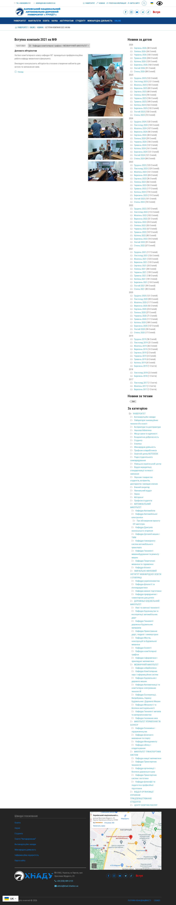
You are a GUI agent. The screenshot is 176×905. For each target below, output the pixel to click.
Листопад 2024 (141, 125)
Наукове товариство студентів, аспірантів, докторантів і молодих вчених (144, 480)
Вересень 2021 (140, 262)
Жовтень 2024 (140, 128)
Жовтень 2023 (140, 172)
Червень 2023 (140, 185)
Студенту (80, 21)
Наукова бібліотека (142, 430)
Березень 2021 (140, 282)
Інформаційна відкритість (27, 855)
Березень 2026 (140, 64)
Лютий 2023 (139, 198)
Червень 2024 (140, 141)
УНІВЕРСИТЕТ (139, 413)
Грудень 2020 (140, 295)
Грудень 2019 (140, 339)
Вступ (156, 12)
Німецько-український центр (147, 463)
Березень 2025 (140, 108)
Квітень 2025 (140, 105)
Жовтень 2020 (140, 302)
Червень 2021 (140, 272)
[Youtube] (137, 12)
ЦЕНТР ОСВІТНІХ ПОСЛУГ (146, 805)
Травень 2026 (140, 58)
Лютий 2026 (139, 68)
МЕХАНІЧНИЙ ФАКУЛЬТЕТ (146, 664)
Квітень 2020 (140, 322)
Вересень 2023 (140, 175)
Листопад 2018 (141, 372)
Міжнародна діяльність (99, 21)
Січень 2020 (139, 332)
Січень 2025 (139, 115)
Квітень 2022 (140, 235)
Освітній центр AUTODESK (146, 453)
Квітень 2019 (140, 362)
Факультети (34, 21)
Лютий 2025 (139, 111)
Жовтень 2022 (140, 215)
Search (143, 1)
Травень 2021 (140, 275)
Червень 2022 (140, 228)
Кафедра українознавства (147, 581)
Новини (101, 3)
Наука (55, 21)
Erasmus (138, 443)
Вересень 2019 (140, 349)
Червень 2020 (140, 315)
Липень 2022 (140, 225)
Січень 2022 (139, 245)
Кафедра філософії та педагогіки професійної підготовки (143, 785)
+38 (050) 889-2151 (64, 881)
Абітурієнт (138, 497)
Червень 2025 (140, 98)
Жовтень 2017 (140, 386)
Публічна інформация (117, 3)
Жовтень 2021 (140, 259)
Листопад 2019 (141, 342)
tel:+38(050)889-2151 (23, 3)
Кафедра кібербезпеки (145, 668)
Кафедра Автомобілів (145, 510)
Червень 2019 (140, 356)
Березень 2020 (140, 325)
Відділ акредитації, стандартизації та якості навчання (141, 470)
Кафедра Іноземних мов (146, 718)
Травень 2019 (140, 359)
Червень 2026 (140, 54)
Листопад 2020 (141, 299)
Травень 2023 (140, 188)
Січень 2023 (139, 202)
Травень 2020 (140, 319)
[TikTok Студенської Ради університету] (148, 12)
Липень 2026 (140, 51)
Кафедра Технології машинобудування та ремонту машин (145, 554)
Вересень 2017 (140, 389)
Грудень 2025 (140, 78)
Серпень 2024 (140, 135)
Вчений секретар (142, 487)
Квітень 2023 (140, 192)
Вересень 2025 (140, 88)
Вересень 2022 (140, 218)
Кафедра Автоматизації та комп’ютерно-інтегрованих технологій (146, 688)
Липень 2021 (140, 269)
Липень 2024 (140, 138)
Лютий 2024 (139, 155)
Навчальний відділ (143, 490)
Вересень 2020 (140, 305)
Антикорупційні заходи (144, 417)
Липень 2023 (140, 182)
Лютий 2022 (139, 242)
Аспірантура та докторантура (147, 427)
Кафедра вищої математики (148, 758)
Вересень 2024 (140, 131)
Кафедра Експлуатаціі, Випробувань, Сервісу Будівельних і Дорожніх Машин (146, 698)
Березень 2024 (140, 151)
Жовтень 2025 (140, 85)
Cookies (157, 900)
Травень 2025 (140, 101)
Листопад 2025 (141, 81)
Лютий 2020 (139, 329)
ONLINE (117, 21)
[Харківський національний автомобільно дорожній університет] (37, 11)
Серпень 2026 (140, 48)
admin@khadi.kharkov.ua (45, 3)
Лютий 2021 (139, 285)
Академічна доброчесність (146, 437)
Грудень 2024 (140, 121)
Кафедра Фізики (142, 567)
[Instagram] (131, 12)
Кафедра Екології (143, 648)
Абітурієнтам (66, 21)
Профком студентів (143, 500)
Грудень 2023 (140, 165)
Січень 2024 (139, 158)
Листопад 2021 (141, 255)
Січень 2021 (139, 289)
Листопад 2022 (141, 212)
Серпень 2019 (140, 352)
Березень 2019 (140, 366)
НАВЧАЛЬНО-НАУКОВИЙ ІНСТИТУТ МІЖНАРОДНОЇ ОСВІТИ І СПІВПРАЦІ (145, 574)
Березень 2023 (140, 195)
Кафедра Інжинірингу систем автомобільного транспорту (143, 544)
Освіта (46, 21)
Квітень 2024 (140, 148)
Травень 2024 (140, 145)
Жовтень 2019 (140, 346)
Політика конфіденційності (139, 900)
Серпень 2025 (140, 91)
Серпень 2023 (140, 178)
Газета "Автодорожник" (25, 839)
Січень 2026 (139, 71)
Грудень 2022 (140, 208)
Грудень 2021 (140, 252)
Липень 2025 (140, 95)
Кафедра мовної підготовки (148, 591)
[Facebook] (126, 12)
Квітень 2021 (140, 279)
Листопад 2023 (141, 168)
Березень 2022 (140, 238)
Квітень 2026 (140, 61)
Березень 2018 (140, 376)
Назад (20, 72)
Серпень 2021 (140, 265)
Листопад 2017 (141, 382)
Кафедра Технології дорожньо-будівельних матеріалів (142, 624)
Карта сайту (135, 3)
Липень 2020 (140, 312)
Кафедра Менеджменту (146, 741)
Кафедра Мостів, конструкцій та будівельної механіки (144, 641)
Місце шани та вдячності (145, 433)
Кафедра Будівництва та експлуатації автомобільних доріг (145, 614)
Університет (90, 3)
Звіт (133, 401)
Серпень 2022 (140, 222)
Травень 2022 (140, 232)
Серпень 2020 (140, 309)
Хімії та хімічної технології (147, 607)
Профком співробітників (145, 450)
